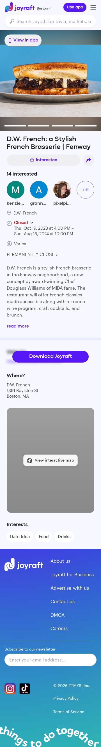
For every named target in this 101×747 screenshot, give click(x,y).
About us (60, 561)
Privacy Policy (66, 698)
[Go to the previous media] (20, 80)
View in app (25, 40)
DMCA (57, 614)
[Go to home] (20, 7)
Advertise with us (69, 588)
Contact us (62, 601)
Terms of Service (68, 711)
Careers (59, 628)
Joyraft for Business (72, 574)
